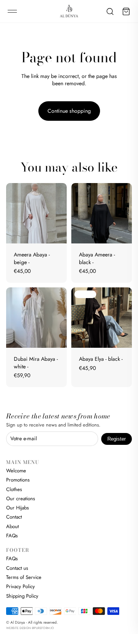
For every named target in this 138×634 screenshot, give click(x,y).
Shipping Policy (22, 596)
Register (116, 439)
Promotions (18, 479)
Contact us (17, 568)
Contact (14, 516)
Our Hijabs (17, 507)
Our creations (20, 498)
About (12, 526)
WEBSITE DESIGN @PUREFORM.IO (30, 627)
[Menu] (12, 11)
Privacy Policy (20, 586)
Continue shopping (69, 111)
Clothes (14, 489)
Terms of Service (23, 577)
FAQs (12, 535)
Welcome (16, 470)
